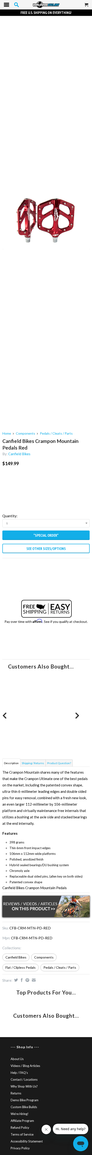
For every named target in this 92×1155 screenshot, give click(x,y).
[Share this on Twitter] (15, 980)
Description (11, 763)
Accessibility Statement (27, 1141)
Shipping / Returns (33, 763)
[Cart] (86, 6)
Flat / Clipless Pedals (20, 967)
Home (6, 433)
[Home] (46, 4)
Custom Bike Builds (24, 1107)
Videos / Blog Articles (25, 1066)
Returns (16, 1093)
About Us (17, 1059)
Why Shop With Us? (24, 1086)
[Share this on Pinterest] (26, 980)
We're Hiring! (20, 1114)
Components (25, 433)
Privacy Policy (20, 1148)
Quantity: (9, 516)
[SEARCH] (16, 4)
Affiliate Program (22, 1121)
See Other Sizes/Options (46, 548)
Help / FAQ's (19, 1073)
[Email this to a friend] (33, 980)
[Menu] (6, 5)
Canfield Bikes (19, 454)
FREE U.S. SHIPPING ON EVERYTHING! (46, 12)
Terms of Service (22, 1134)
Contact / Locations (24, 1079)
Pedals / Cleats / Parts (56, 433)
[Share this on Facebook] (21, 980)
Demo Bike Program (24, 1100)
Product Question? (59, 763)
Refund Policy (20, 1127)
